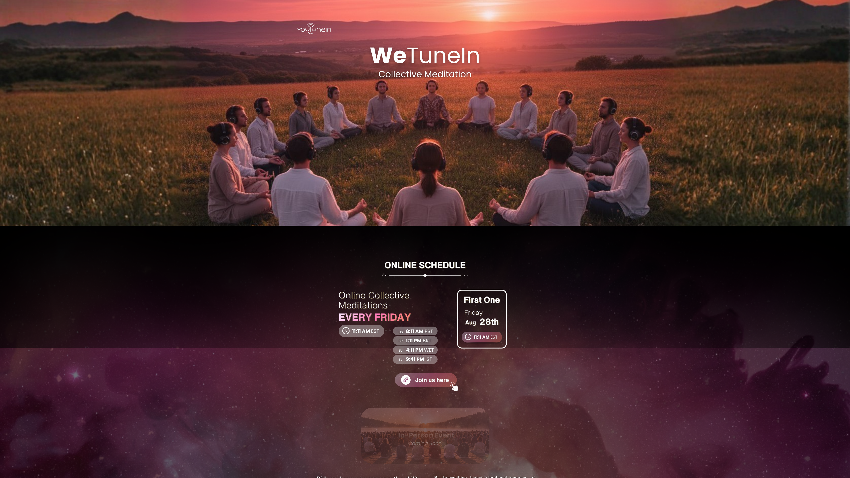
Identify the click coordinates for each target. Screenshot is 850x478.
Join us (426, 379)
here (443, 379)
